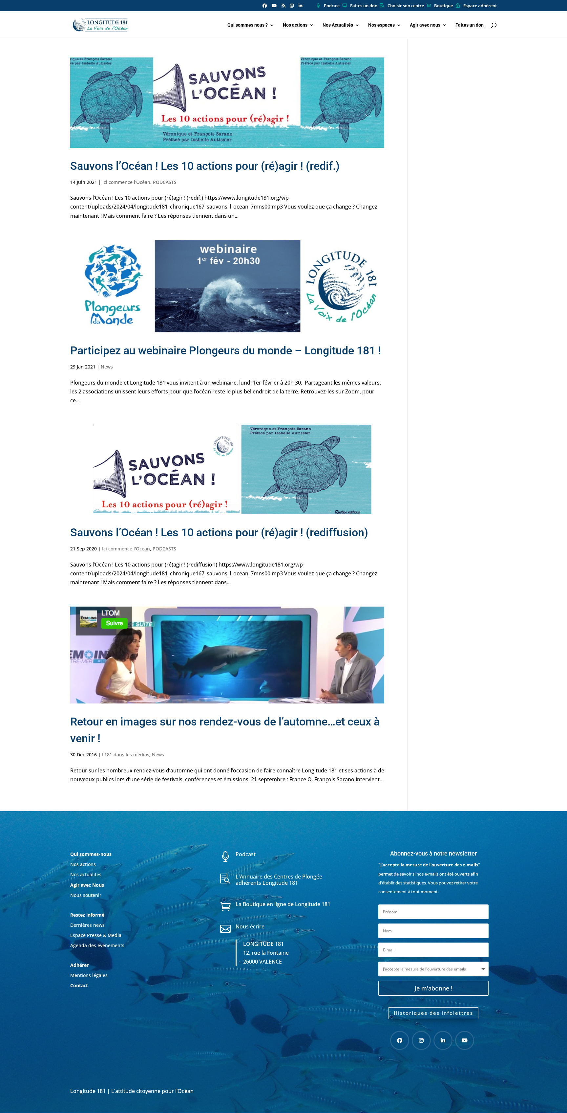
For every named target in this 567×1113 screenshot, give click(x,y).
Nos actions (295, 25)
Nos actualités (85, 874)
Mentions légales (89, 975)
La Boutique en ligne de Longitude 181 (283, 904)
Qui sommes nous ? (247, 25)
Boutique (443, 6)
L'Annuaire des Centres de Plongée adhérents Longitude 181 (279, 879)
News (107, 367)
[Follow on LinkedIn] (442, 1040)
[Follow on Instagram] (421, 1040)
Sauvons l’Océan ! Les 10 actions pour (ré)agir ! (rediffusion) (219, 532)
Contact (79, 985)
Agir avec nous (425, 25)
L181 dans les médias (125, 754)
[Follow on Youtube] (464, 1040)
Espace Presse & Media (95, 935)
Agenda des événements (97, 945)
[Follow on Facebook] (399, 1040)
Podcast (332, 6)
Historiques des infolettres (433, 1013)
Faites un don (363, 6)
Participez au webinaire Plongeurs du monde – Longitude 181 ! (225, 350)
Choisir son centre (406, 6)
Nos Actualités (338, 25)
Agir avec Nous (87, 885)
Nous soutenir (85, 895)
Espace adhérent (480, 6)
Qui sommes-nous (91, 854)
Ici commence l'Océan (126, 182)
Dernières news (87, 925)
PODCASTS (165, 182)
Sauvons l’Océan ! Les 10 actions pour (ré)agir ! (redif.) (205, 165)
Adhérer (80, 965)
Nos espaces (381, 25)
